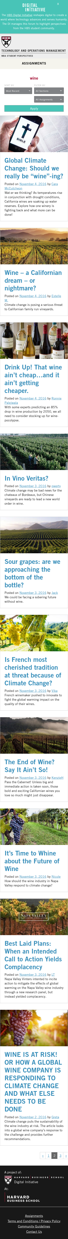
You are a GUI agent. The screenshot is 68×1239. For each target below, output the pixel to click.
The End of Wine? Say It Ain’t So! (30, 766)
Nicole (56, 876)
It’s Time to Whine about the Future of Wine (32, 861)
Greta (55, 1117)
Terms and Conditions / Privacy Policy (34, 1221)
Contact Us (34, 1232)
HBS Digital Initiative (19, 15)
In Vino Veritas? (26, 478)
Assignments (34, 63)
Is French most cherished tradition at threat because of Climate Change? (33, 671)
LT (53, 974)
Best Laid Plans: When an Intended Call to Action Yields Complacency (33, 955)
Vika (54, 691)
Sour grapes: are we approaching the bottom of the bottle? (32, 573)
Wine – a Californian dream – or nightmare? (33, 280)
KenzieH (57, 778)
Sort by (9, 85)
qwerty (56, 486)
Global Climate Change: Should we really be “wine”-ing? (34, 168)
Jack (54, 593)
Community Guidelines (34, 1226)
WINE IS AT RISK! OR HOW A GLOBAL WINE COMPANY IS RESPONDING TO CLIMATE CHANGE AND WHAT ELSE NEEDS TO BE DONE (33, 1081)
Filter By (39, 85)
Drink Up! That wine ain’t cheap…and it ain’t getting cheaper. (33, 378)
